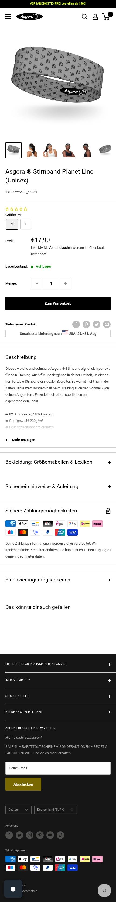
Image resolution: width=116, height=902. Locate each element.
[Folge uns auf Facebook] (9, 835)
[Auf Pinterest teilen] (86, 324)
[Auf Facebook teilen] (76, 324)
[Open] (13, 889)
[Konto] (95, 17)
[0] (106, 16)
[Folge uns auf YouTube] (50, 835)
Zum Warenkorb (58, 303)
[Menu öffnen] (8, 16)
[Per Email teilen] (107, 324)
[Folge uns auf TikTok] (60, 835)
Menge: (11, 283)
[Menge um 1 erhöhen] (65, 283)
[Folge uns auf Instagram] (29, 835)
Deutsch (13, 809)
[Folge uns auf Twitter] (19, 835)
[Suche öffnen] (85, 17)
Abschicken (23, 784)
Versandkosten (60, 248)
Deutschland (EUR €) (51, 809)
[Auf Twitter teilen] (96, 324)
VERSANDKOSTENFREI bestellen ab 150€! (58, 3)
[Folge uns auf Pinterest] (40, 835)
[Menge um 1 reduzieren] (37, 283)
